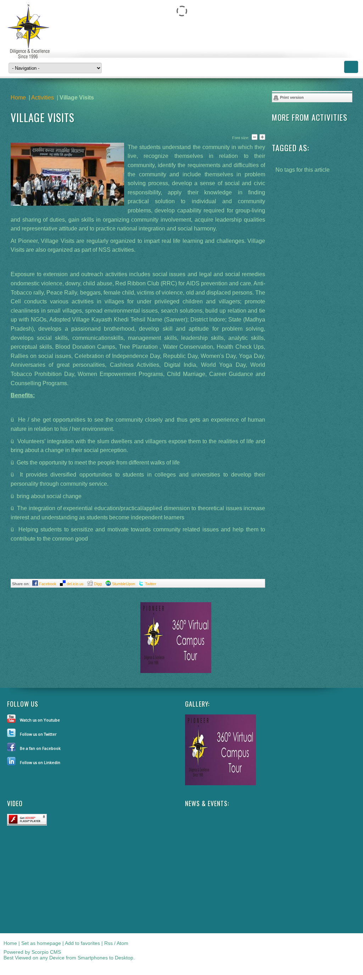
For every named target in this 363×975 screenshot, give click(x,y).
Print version (291, 97)
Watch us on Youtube (40, 720)
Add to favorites (82, 943)
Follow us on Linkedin (40, 762)
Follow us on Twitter (38, 734)
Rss (108, 943)
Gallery (196, 703)
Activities (42, 98)
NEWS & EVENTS (206, 803)
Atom (122, 943)
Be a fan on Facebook (40, 748)
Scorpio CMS (46, 952)
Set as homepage (41, 943)
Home (18, 98)
